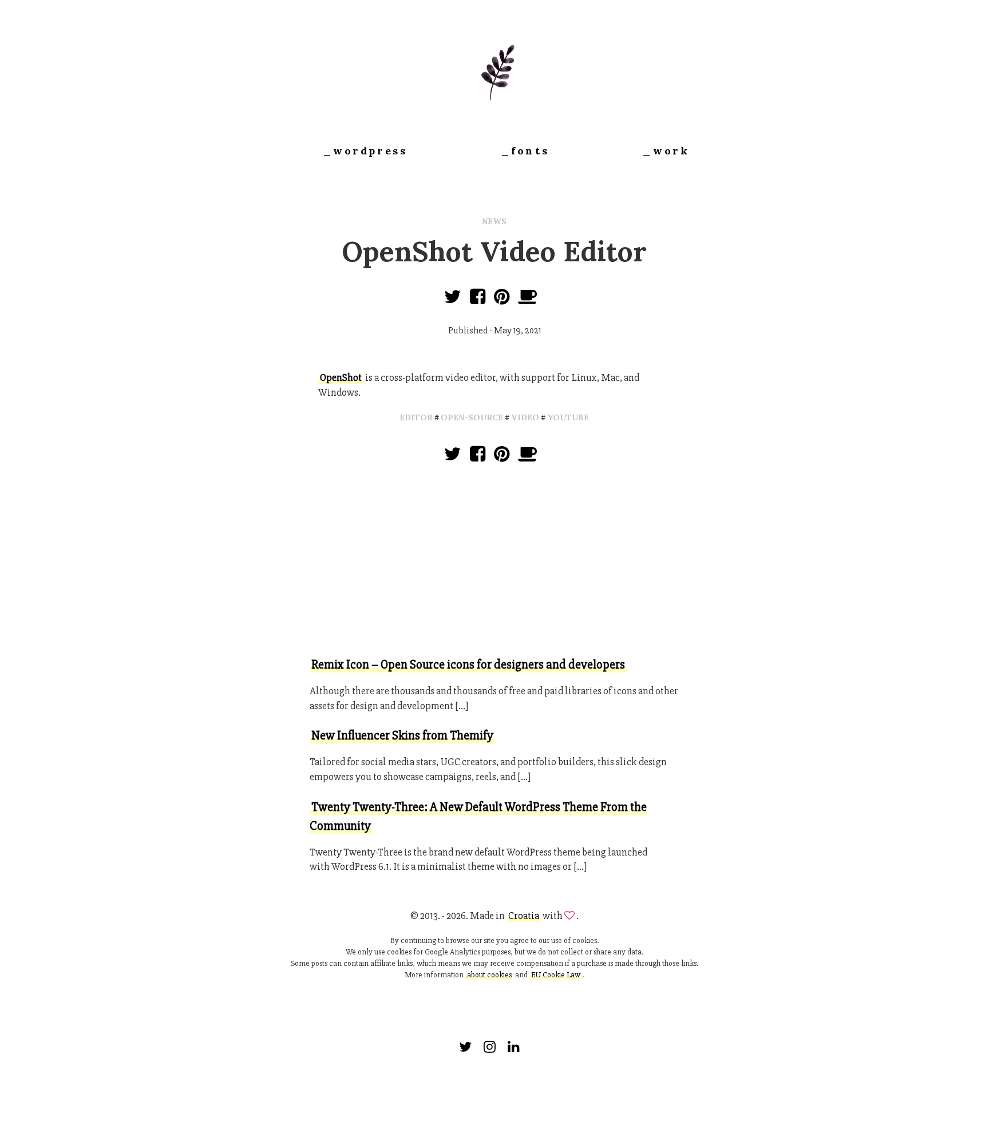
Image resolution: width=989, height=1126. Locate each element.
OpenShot (341, 377)
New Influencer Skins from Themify (402, 735)
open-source (472, 417)
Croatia (523, 915)
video (525, 417)
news (494, 221)
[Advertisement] (494, 562)
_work (665, 150)
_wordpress (365, 150)
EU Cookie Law (555, 975)
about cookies (489, 975)
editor (416, 417)
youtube (568, 417)
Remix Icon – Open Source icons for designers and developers (468, 665)
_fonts (525, 150)
